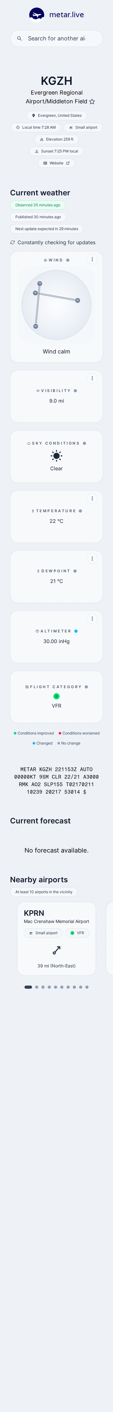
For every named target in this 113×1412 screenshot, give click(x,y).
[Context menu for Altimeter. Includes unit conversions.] (92, 618)
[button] (36, 987)
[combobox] (56, 38)
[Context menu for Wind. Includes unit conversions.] (92, 259)
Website (56, 163)
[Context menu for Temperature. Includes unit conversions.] (92, 498)
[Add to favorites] (92, 101)
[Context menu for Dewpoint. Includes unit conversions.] (92, 558)
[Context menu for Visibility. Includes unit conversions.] (92, 378)
